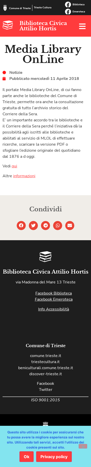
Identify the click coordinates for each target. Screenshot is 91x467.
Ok (26, 456)
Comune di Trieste (20, 8)
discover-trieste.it (45, 374)
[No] (83, 446)
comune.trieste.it (45, 356)
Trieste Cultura (42, 7)
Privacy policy (53, 456)
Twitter (45, 389)
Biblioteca (78, 4)
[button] (21, 225)
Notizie (15, 72)
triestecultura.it (45, 362)
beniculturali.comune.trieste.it (45, 368)
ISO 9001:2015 (45, 400)
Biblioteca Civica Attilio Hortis (43, 26)
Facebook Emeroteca (54, 299)
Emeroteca (79, 11)
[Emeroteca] (68, 12)
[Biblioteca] (68, 5)
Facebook (45, 383)
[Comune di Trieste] (5, 8)
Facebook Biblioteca (53, 293)
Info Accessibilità (53, 309)
